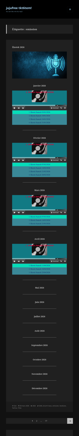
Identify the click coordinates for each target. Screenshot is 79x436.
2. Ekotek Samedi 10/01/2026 (39, 115)
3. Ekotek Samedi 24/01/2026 (39, 119)
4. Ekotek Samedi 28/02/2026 (39, 175)
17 (47, 421)
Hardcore (63, 406)
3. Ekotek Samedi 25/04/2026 (39, 272)
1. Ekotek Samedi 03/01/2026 (39, 112)
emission (56, 406)
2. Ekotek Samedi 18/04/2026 (39, 269)
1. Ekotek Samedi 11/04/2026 (39, 265)
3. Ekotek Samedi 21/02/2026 (39, 171)
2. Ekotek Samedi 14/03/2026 (39, 220)
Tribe (19, 408)
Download (55, 108)
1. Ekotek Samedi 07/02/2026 (39, 164)
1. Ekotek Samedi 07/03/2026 (39, 216)
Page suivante (70, 421)
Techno (14, 408)
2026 (34, 406)
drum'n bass (47, 406)
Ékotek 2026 (18, 47)
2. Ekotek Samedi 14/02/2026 (39, 168)
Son (15, 406)
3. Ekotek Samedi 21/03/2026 (39, 223)
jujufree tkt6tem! (19, 8)
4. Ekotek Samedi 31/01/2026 (39, 122)
